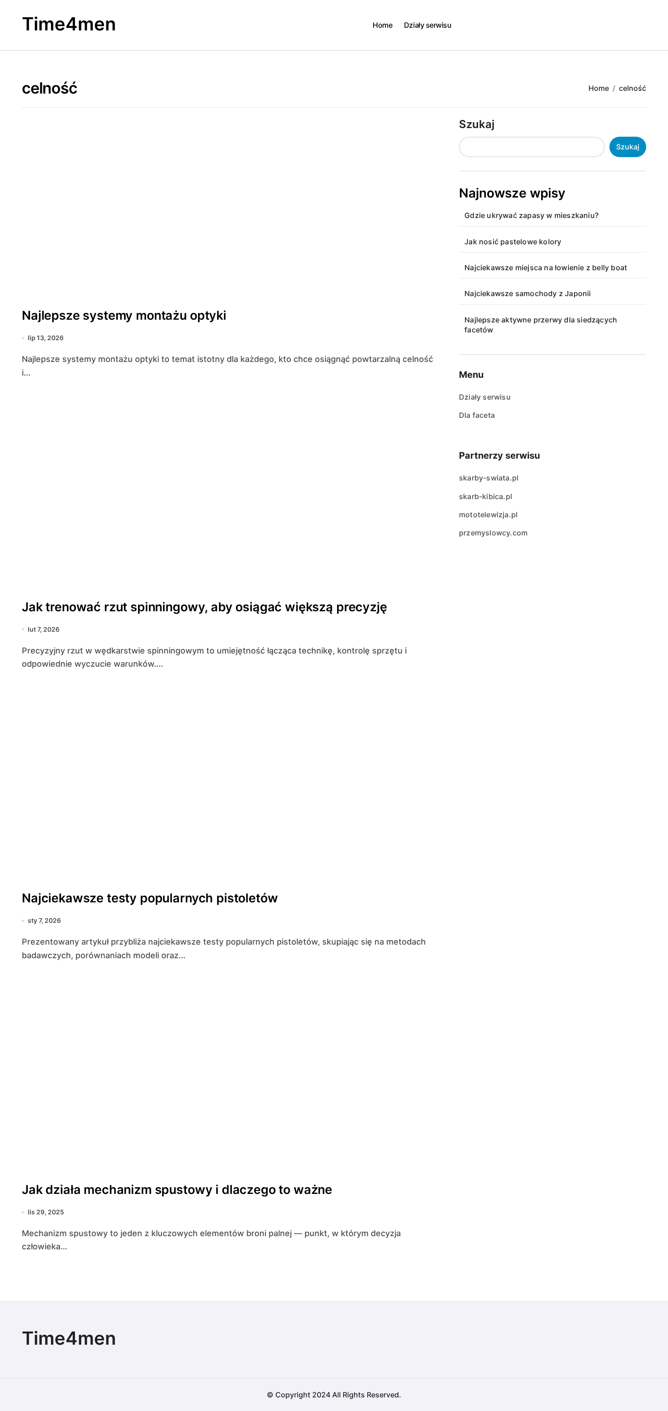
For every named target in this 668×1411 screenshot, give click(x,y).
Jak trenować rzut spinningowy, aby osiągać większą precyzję (204, 606)
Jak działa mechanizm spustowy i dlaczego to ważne (177, 1189)
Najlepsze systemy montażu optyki (124, 315)
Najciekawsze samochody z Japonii (527, 293)
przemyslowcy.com (493, 532)
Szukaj (476, 124)
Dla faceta (477, 415)
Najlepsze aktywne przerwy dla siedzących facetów (540, 324)
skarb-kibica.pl (485, 496)
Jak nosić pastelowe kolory (512, 241)
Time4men (69, 24)
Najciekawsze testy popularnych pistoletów (150, 898)
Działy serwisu (427, 25)
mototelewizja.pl (488, 514)
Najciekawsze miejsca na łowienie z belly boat (545, 267)
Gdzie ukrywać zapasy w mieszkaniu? (531, 215)
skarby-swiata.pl (488, 477)
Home (382, 25)
